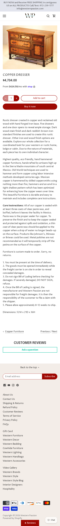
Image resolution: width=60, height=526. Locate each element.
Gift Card (8, 431)
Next (54, 331)
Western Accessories (14, 460)
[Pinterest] (17, 385)
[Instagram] (13, 385)
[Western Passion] (30, 15)
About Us (8, 394)
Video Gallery (10, 467)
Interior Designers (12, 484)
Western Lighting (12, 452)
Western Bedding (12, 443)
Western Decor (11, 439)
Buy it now (30, 106)
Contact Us (9, 399)
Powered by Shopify (12, 518)
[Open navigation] (4, 16)
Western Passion (29, 515)
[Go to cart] (54, 16)
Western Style (10, 476)
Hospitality (9, 488)
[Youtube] (9, 385)
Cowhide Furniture (13, 448)
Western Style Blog (13, 480)
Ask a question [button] (30, 349)
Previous (45, 331)
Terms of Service (12, 415)
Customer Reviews (13, 411)
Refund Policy (10, 407)
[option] (30, 47)
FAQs (6, 424)
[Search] (48, 16)
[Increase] (16, 98)
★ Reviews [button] (30, 522)
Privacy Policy (10, 420)
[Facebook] (4, 385)
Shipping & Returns (13, 403)
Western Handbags (13, 456)
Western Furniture (13, 435)
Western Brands (11, 472)
